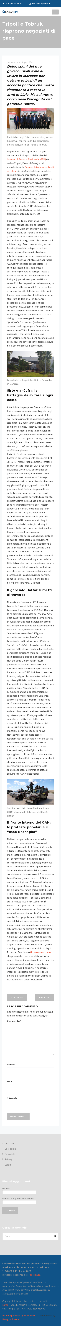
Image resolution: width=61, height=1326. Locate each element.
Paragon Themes (11, 1319)
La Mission (10, 1148)
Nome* (6, 1188)
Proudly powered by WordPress (18, 1315)
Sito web (12, 1098)
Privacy (8, 1159)
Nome (11, 1064)
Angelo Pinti (27, 62)
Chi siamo (10, 1143)
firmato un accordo (40, 952)
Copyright (10, 1154)
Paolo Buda (34, 1274)
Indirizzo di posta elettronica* (19, 1198)
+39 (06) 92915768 (14, 3)
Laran (8, 1164)
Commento (14, 1021)
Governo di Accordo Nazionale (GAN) (26, 159)
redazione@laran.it (41, 3)
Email (11, 1081)
